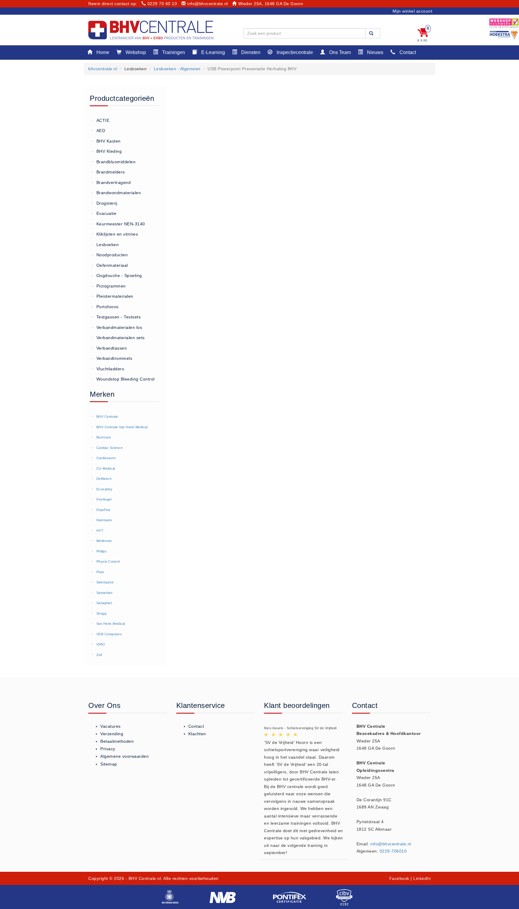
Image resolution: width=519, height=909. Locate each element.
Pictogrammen (108, 286)
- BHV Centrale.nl (143, 878)
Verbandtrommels (111, 358)
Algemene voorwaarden (124, 756)
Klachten (197, 733)
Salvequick (105, 582)
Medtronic (104, 541)
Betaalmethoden (117, 741)
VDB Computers (109, 634)
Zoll (99, 655)
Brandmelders (108, 172)
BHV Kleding (106, 151)
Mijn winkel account (412, 11)
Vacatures (110, 726)
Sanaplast (104, 603)
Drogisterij (104, 203)
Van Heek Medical (110, 623)
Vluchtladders (107, 368)
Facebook (399, 878)
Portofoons (105, 306)
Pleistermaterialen (112, 296)
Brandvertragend (111, 182)
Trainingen (173, 52)
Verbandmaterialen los (116, 327)
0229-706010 (393, 851)
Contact (407, 52)
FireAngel (104, 499)
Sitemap (108, 764)
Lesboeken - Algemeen (177, 68)
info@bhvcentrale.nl (207, 3)
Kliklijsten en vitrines (114, 234)
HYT (100, 530)
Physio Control (108, 561)
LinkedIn (422, 878)
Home (102, 52)
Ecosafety (104, 489)
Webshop (135, 52)
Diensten (250, 52)
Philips (101, 551)
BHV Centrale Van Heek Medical (122, 427)
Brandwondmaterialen (116, 192)
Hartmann (104, 520)
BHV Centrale (107, 416)
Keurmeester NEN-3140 (118, 223)
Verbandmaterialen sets (118, 337)
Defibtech (104, 478)
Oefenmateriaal (109, 265)
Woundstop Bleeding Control (123, 379)
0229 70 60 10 (162, 3)
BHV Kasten (106, 141)
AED (98, 130)
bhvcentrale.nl (102, 68)
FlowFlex (103, 510)
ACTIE (100, 120)
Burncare (103, 437)
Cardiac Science (109, 448)
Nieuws (374, 52)
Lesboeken (105, 244)
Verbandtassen (109, 348)
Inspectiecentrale (294, 52)
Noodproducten (109, 254)
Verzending (111, 733)
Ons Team (339, 52)
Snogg (101, 613)
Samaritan (104, 592)
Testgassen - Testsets (116, 317)
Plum (100, 572)
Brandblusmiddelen (113, 161)
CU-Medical (105, 468)
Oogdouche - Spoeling (116, 275)
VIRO (100, 644)
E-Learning (212, 52)
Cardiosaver (106, 458)
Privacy (107, 748)
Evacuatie (103, 213)
